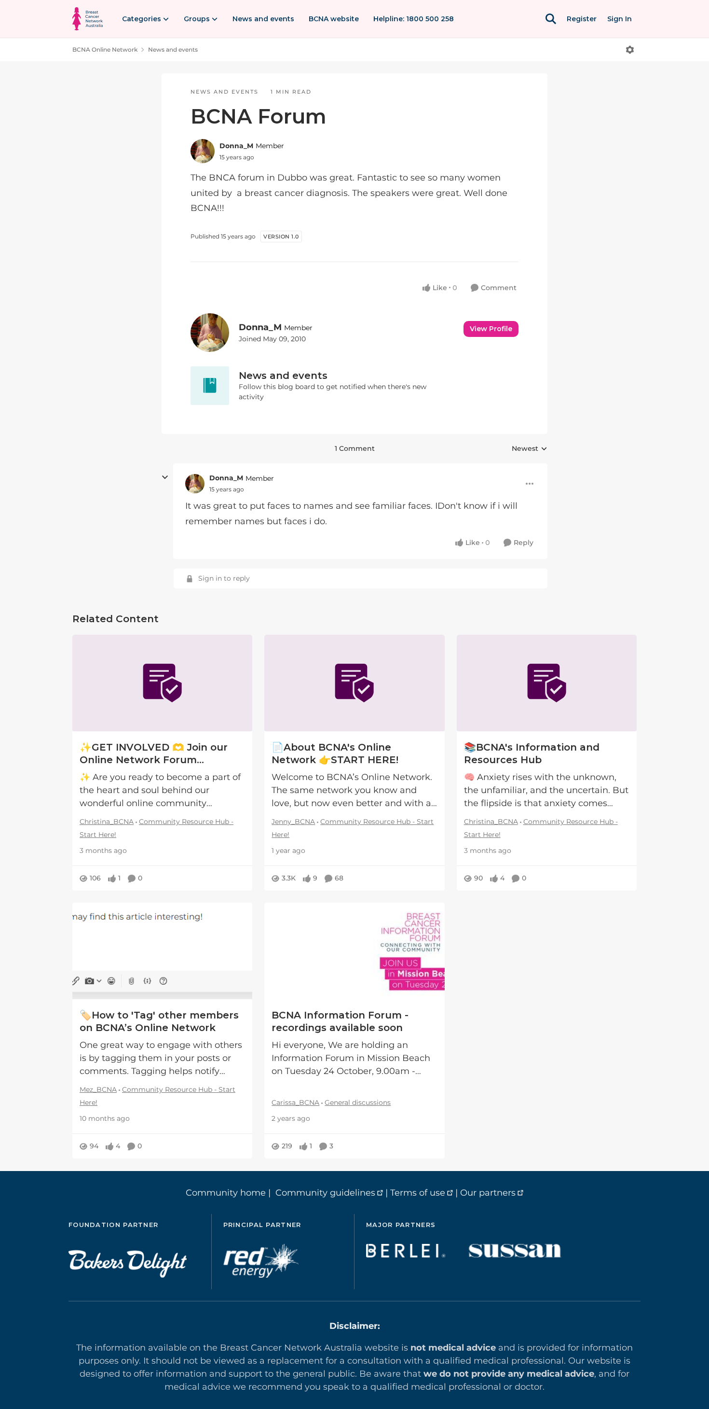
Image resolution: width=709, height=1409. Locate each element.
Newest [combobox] (529, 449)
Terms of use (417, 1192)
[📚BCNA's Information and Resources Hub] (547, 683)
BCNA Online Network (104, 49)
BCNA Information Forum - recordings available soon (340, 1021)
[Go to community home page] (87, 18)
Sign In (619, 18)
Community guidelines (325, 1192)
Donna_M (236, 145)
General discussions (358, 1102)
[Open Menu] (630, 49)
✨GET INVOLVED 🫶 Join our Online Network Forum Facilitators (154, 753)
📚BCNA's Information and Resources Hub (532, 753)
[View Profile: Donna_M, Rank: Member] (203, 151)
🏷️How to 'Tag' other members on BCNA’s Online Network (159, 1021)
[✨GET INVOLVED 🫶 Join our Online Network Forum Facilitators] (162, 683)
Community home (226, 1192)
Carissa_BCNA (295, 1102)
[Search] (551, 19)
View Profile (491, 328)
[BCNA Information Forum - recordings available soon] (354, 951)
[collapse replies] (165, 477)
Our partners (488, 1192)
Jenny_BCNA (293, 821)
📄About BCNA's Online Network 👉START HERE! (335, 753)
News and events (173, 49)
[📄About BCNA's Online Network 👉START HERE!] (354, 683)
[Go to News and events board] (210, 385)
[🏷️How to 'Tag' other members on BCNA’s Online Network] (162, 951)
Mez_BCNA (98, 1089)
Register (582, 18)
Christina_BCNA (107, 821)
